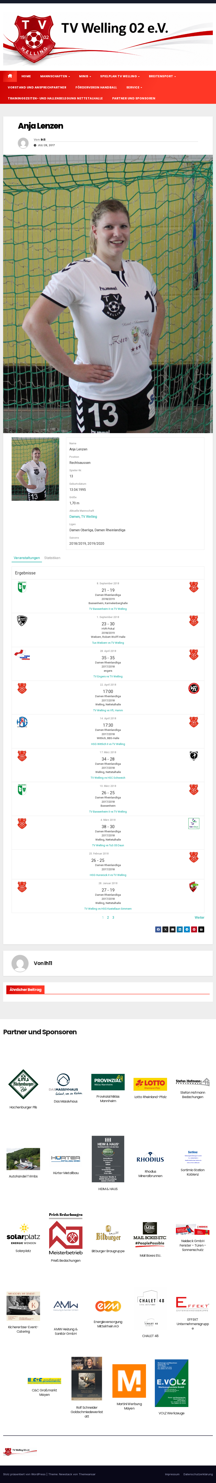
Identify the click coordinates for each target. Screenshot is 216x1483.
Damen (74, 517)
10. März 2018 (108, 786)
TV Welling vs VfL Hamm (108, 710)
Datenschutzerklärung (198, 1474)
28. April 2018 (108, 651)
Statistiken (52, 558)
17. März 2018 (108, 752)
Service (133, 87)
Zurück (17, 918)
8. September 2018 (108, 583)
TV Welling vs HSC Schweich (108, 777)
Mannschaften (54, 76)
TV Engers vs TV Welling (108, 676)
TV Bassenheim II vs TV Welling (108, 608)
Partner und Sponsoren (133, 98)
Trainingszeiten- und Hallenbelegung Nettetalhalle (55, 98)
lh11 (43, 139)
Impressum (172, 1474)
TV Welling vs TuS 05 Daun (108, 845)
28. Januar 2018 (108, 883)
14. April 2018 (108, 718)
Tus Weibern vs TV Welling (108, 642)
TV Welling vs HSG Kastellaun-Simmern (108, 908)
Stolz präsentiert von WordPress (24, 1474)
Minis (84, 76)
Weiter (199, 918)
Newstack (65, 1474)
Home (26, 76)
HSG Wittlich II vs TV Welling (108, 744)
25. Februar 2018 (99, 853)
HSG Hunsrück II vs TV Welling (108, 875)
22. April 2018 (108, 684)
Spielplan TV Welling (119, 76)
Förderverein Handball (96, 87)
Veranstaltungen (27, 558)
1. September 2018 (108, 617)
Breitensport (161, 76)
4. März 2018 (108, 819)
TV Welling (89, 517)
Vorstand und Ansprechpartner (37, 87)
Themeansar (87, 1474)
